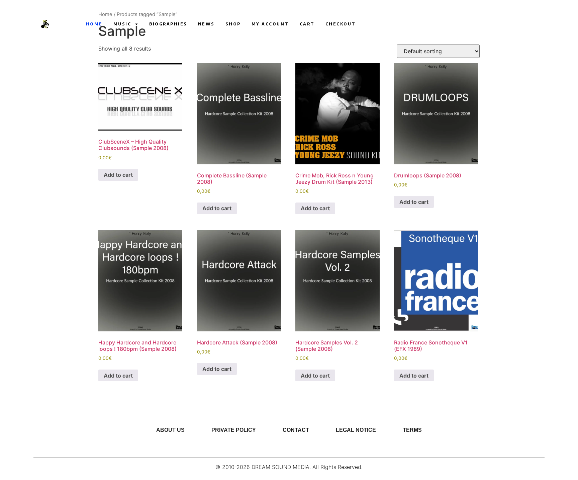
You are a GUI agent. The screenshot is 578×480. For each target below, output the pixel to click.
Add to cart (118, 174)
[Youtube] (411, 24)
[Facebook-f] (436, 24)
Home (94, 23)
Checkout (340, 23)
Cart (307, 23)
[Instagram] (423, 24)
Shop (233, 23)
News (206, 23)
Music (122, 23)
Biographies (168, 23)
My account (270, 23)
